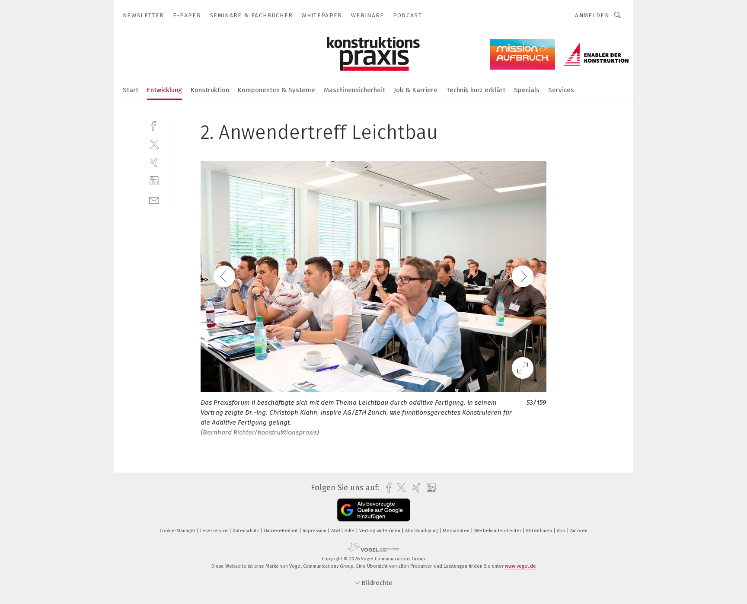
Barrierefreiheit (281, 531)
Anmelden (592, 15)
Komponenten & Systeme (276, 90)
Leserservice (214, 531)
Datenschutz (247, 531)
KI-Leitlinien (539, 531)
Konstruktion (210, 90)
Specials (527, 90)
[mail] (154, 199)
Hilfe (350, 531)
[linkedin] (154, 181)
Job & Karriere (415, 90)
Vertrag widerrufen (380, 531)
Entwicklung (164, 90)
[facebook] (154, 125)
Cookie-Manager (178, 531)
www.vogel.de (520, 566)
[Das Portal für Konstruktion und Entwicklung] (130, 89)
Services (561, 90)
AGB (336, 531)
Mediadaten (457, 531)
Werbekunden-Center (498, 531)
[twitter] (154, 143)
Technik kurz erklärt (475, 90)
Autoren (578, 531)
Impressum (315, 531)
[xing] (154, 162)
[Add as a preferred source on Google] (373, 510)
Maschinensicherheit (354, 90)
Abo (562, 531)
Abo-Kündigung (422, 531)
